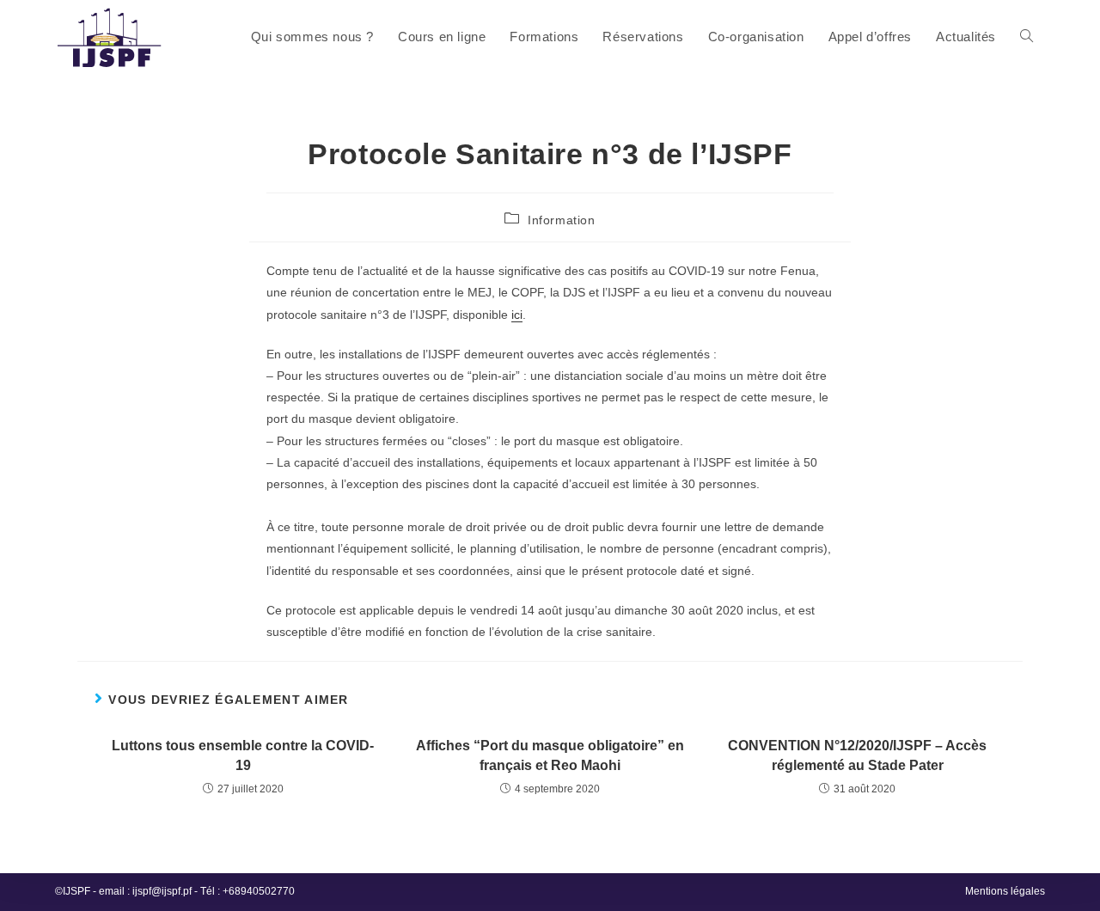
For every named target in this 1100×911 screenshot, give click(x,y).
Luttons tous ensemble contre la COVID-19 (243, 755)
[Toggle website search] (1026, 36)
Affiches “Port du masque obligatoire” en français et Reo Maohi (550, 755)
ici (516, 314)
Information (562, 220)
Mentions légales (1005, 891)
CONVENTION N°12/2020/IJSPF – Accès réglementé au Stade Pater (857, 755)
